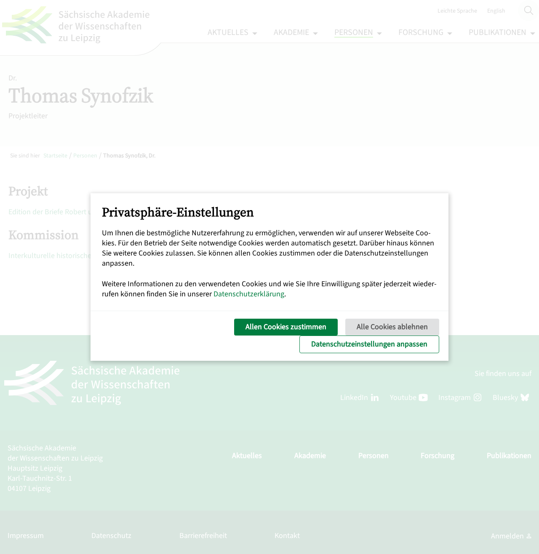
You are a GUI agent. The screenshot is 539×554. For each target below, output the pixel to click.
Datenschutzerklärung (248, 294)
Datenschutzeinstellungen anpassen (369, 344)
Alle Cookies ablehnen (392, 327)
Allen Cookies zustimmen (285, 327)
